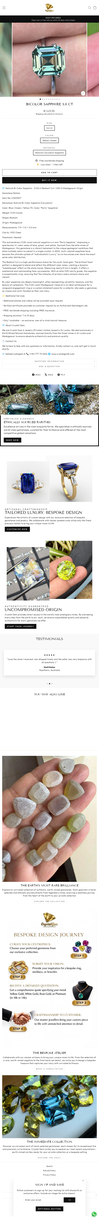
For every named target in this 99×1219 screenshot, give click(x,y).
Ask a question (49, 366)
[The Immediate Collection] (49, 1106)
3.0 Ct (49, 128)
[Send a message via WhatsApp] (94, 1214)
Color (49, 135)
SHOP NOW (12, 440)
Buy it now (49, 180)
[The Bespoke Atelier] (49, 978)
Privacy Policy (49, 1175)
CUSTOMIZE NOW (17, 529)
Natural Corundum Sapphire (49, 152)
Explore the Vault (49, 1158)
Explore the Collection (49, 901)
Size (49, 123)
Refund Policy (49, 1170)
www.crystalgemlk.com (62, 353)
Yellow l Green (49, 140)
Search (49, 1166)
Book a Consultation (49, 1069)
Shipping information (49, 361)
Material (49, 148)
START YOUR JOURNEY (20, 626)
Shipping (39, 114)
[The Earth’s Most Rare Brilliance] (49, 819)
